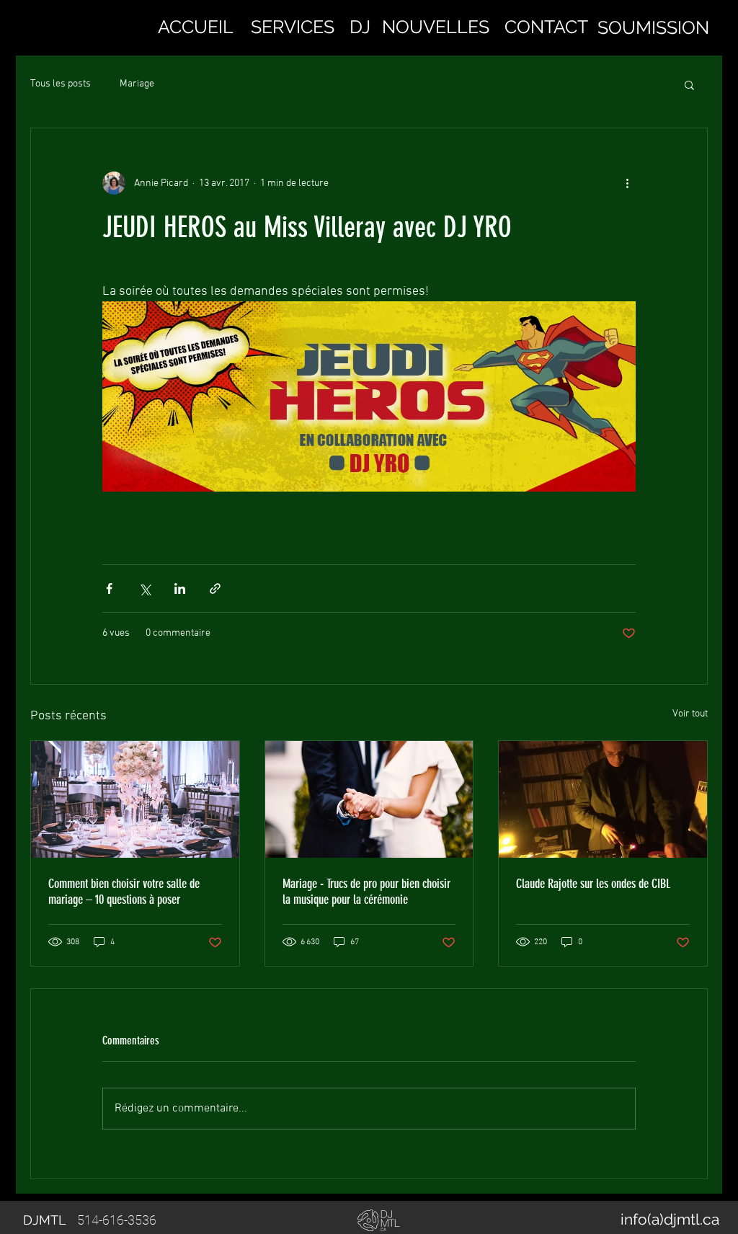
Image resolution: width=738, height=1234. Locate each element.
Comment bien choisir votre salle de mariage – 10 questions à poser (124, 891)
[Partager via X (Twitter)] (144, 588)
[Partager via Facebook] (109, 588)
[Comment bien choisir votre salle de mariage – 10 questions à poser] (135, 799)
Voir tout (690, 714)
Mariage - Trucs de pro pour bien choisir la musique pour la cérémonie (366, 891)
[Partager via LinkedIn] (180, 588)
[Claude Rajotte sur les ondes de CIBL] (603, 799)
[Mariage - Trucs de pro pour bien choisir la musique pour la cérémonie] (369, 799)
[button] (292, 26)
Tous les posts (60, 84)
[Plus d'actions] (627, 183)
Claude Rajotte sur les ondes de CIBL (593, 884)
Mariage (137, 84)
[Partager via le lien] (215, 588)
